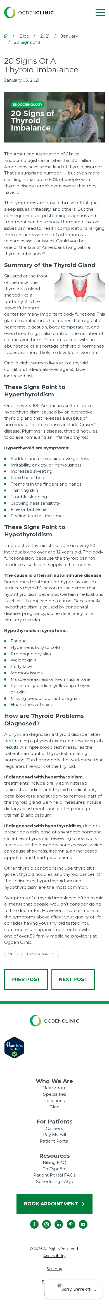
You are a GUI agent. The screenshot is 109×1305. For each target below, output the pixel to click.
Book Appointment (51, 1204)
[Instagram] (42, 1220)
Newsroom (54, 1087)
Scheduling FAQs (54, 1181)
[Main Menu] (100, 12)
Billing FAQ (54, 1162)
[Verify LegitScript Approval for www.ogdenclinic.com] (54, 1048)
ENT (11, 954)
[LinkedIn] (54, 1220)
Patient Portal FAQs (54, 1175)
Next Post (73, 979)
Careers (54, 1128)
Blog (54, 1106)
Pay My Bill (54, 1134)
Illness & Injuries (40, 954)
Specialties (54, 1094)
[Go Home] (6, 36)
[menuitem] (54, 1256)
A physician (16, 734)
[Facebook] (30, 1220)
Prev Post (25, 979)
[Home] (29, 12)
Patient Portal (54, 1141)
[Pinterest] (67, 1220)
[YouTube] (79, 1220)
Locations (54, 1100)
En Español (54, 1168)
